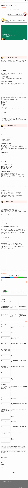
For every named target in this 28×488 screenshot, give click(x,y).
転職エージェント (11, 451)
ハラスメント (23, 446)
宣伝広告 (22, 447)
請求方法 (2, 451)
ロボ (5, 294)
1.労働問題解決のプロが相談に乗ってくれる (10, 35)
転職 (2, 467)
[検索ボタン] (25, 1)
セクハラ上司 (8, 446)
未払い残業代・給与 (4, 273)
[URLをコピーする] (25, 277)
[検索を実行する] (26, 321)
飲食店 (4, 452)
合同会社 (13, 447)
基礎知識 (16, 447)
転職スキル (14, 451)
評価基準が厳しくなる (6, 34)
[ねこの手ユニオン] (3, 1)
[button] (3, 277)
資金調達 (5, 451)
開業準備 (22, 451)
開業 (19, 451)
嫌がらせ (19, 447)
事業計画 (5, 447)
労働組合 (11, 447)
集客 (1, 452)
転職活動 (18, 451)
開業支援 (3, 464)
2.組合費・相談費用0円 (7, 36)
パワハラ (2, 447)
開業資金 (25, 451)
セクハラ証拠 (19, 446)
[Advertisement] (14, 48)
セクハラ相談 (12, 446)
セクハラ (5, 446)
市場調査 (24, 447)
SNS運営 (2, 446)
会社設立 (8, 447)
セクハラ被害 (15, 446)
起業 (7, 451)
